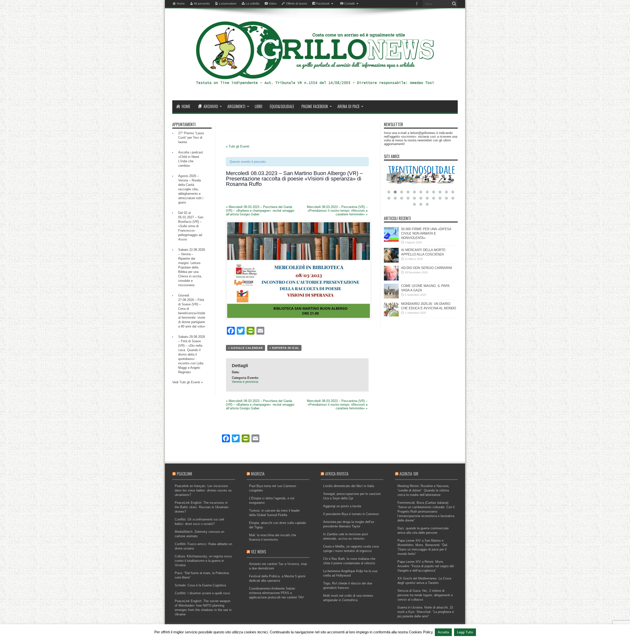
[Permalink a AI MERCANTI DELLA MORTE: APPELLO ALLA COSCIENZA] (391, 261)
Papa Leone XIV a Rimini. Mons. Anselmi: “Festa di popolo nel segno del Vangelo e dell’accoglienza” (425, 566)
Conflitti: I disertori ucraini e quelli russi (202, 593)
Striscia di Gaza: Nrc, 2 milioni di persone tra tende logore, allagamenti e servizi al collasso (425, 595)
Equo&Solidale (282, 106)
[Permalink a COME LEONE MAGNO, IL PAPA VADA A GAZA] (391, 297)
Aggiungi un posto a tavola (342, 506)
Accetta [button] (443, 632)
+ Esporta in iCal (284, 347)
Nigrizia (258, 474)
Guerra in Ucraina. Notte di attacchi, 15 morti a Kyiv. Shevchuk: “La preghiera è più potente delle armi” (425, 612)
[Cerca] (454, 3)
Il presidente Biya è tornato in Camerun (351, 514)
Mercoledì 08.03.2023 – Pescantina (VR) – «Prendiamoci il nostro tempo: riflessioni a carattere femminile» (337, 210)
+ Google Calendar (245, 347)
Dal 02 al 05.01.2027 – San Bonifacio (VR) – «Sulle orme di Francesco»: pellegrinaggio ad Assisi (190, 226)
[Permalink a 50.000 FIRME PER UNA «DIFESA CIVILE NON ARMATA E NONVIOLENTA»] (391, 240)
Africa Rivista (336, 474)
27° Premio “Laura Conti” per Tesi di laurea (191, 137)
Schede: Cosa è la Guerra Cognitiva (200, 585)
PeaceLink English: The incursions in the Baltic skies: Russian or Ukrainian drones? (201, 507)
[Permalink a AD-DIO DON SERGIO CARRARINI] (391, 279)
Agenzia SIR (408, 474)
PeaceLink (184, 474)
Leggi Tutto (465, 632)
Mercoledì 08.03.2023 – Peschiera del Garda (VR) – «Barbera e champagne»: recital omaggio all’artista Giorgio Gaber (260, 210)
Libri (258, 106)
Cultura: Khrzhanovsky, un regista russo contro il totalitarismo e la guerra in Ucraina (203, 560)
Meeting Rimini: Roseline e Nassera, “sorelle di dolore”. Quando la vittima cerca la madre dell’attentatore (423, 490)
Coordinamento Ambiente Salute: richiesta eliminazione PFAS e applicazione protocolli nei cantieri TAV (276, 593)
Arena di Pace (348, 106)
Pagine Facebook (314, 106)
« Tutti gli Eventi (237, 146)
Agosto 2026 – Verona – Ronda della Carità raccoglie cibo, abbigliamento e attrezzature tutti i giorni (190, 189)
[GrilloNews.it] (315, 88)
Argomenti (236, 106)
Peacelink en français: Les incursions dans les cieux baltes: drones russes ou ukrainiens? (203, 490)
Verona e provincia (245, 382)
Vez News (258, 552)
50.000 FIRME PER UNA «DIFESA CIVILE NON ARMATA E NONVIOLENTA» (426, 233)
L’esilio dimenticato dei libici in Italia (348, 486)
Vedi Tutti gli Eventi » (187, 382)
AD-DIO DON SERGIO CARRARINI (426, 268)
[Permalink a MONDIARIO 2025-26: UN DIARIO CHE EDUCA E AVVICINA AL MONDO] (391, 315)
